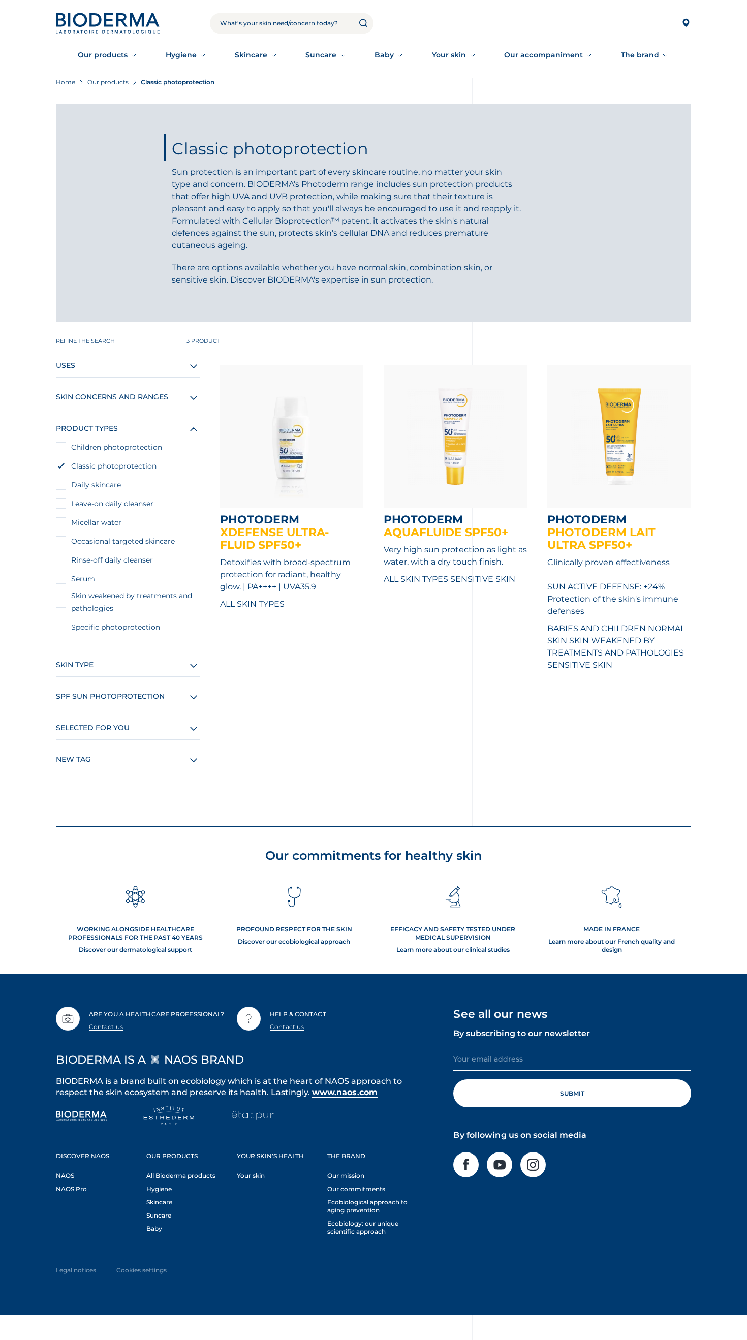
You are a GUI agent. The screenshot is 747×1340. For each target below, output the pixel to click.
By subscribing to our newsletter (521, 1033)
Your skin (449, 54)
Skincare (251, 54)
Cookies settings (141, 1270)
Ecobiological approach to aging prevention (367, 1206)
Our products (103, 54)
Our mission (345, 1175)
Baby (384, 54)
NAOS (65, 1175)
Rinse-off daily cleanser (112, 560)
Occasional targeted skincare (123, 541)
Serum (83, 578)
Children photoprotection (116, 447)
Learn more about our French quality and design (611, 945)
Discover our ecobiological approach (294, 941)
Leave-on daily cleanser (112, 503)
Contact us (106, 1027)
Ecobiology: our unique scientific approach (362, 1227)
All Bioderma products (180, 1175)
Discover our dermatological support (135, 949)
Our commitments (356, 1189)
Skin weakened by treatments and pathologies (131, 602)
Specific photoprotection (115, 627)
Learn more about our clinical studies (453, 949)
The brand (640, 54)
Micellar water (96, 522)
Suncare (321, 54)
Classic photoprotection (114, 466)
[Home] (108, 23)
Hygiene (181, 54)
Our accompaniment (543, 54)
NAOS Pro (71, 1189)
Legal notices (76, 1270)
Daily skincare (96, 484)
